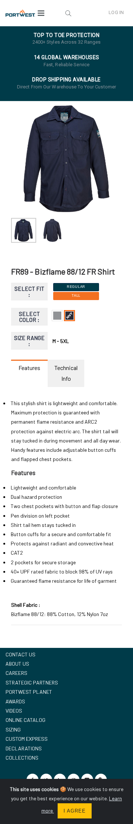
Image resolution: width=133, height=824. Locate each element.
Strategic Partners (32, 682)
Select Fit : (29, 291)
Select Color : (29, 316)
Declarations (24, 748)
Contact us (20, 654)
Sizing (13, 729)
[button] (68, 13)
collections (22, 757)
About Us (17, 663)
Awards (15, 701)
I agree (75, 811)
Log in (116, 12)
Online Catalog (25, 720)
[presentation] (20, 158)
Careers (16, 673)
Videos (14, 710)
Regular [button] (76, 287)
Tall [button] (76, 295)
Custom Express (27, 739)
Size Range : (29, 340)
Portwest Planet (29, 692)
